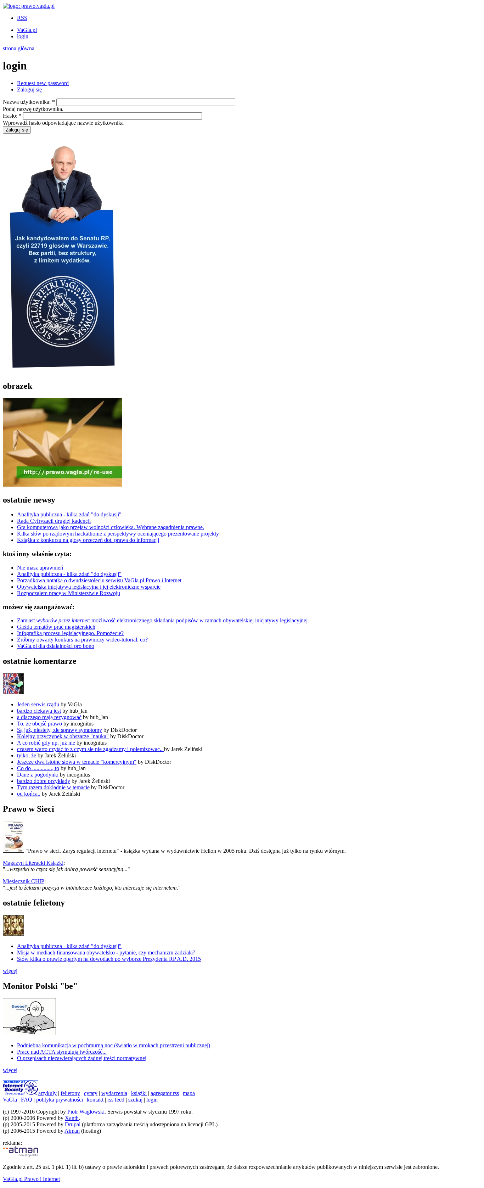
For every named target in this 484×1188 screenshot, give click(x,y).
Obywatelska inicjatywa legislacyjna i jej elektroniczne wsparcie (89, 587)
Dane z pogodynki (37, 775)
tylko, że (27, 755)
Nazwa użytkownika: (29, 102)
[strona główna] (29, 6)
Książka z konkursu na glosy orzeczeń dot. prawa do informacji (88, 540)
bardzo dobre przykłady (43, 781)
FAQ (26, 1100)
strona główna (18, 48)
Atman (72, 1131)
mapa (189, 1093)
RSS (22, 18)
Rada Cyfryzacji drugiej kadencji (54, 521)
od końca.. (28, 794)
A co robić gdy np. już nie (46, 743)
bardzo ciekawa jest (39, 711)
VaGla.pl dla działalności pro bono (55, 646)
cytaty (90, 1093)
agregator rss (165, 1093)
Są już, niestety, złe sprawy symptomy (59, 730)
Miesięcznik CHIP (23, 881)
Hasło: (12, 116)
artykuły (47, 1093)
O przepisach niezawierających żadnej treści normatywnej (81, 1058)
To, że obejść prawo (39, 724)
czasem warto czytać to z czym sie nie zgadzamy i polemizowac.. (90, 749)
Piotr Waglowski (86, 1112)
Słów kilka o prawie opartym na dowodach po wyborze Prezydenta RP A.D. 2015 (109, 959)
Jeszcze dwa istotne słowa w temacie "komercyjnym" (76, 762)
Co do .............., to (38, 768)
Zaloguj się (29, 89)
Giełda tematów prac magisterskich (56, 627)
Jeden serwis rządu (38, 704)
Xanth (72, 1118)
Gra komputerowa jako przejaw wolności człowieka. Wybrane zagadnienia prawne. (110, 527)
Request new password (43, 83)
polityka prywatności (59, 1100)
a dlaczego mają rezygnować (49, 717)
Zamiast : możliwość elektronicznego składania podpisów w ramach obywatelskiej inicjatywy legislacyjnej (162, 620)
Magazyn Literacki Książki (33, 863)
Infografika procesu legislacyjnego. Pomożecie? (70, 633)
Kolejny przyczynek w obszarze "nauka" (63, 736)
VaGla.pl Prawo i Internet (31, 1179)
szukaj (135, 1100)
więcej (10, 971)
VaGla (10, 1100)
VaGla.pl (27, 30)
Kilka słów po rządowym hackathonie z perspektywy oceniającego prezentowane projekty (118, 534)
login (22, 36)
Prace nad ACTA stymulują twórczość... (62, 1052)
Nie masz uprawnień (40, 568)
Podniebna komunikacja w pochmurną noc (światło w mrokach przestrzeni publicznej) (113, 1045)
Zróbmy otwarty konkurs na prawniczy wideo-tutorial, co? (82, 640)
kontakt (95, 1100)
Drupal (72, 1124)
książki (139, 1093)
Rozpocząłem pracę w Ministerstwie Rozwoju (68, 593)
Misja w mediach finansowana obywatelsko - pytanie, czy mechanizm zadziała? (106, 952)
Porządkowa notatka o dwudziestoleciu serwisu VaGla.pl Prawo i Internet (99, 580)
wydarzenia (114, 1093)
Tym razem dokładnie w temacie (53, 787)
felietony (70, 1093)
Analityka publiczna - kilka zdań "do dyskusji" (69, 514)
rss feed (115, 1100)
